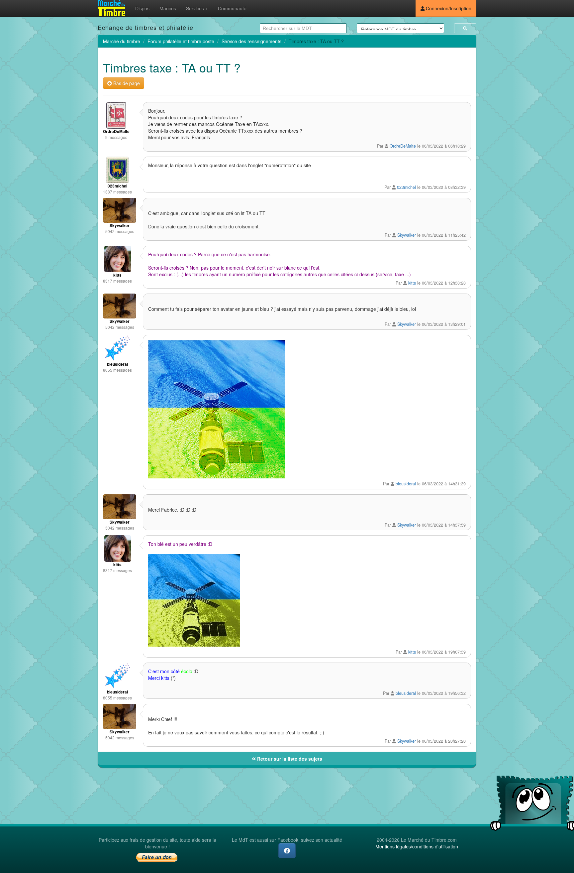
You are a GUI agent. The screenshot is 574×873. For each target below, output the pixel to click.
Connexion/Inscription (448, 8)
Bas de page (126, 83)
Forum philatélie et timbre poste (180, 41)
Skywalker (406, 235)
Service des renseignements (251, 41)
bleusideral (406, 484)
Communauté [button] (232, 8)
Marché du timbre (121, 41)
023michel (406, 187)
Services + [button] (197, 8)
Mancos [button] (167, 8)
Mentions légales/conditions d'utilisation (416, 846)
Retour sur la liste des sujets (289, 758)
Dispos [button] (142, 8)
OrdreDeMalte (403, 146)
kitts (412, 283)
